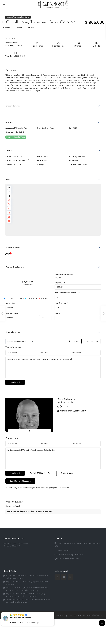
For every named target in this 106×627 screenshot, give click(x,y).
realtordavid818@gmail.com (73, 411)
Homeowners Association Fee (67, 293)
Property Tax (60, 282)
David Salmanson (66, 399)
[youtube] (63, 577)
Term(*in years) (61, 303)
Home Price (10, 303)
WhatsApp (67, 473)
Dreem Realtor (74, 615)
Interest (58, 313)
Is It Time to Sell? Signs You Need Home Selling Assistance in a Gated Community (27, 589)
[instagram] (70, 577)
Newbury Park (48, 128)
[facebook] (57, 577)
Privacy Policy (89, 615)
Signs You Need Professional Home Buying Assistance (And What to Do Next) (25, 595)
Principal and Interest (64, 274)
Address (9, 122)
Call (41, 473)
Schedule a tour (12, 332)
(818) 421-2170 (66, 406)
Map (7, 179)
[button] (54, 612)
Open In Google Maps (15, 137)
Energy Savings (12, 106)
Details (8, 151)
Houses (9, 17)
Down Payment (11, 313)
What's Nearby (12, 248)
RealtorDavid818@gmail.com (71, 554)
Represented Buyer (21, 17)
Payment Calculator (15, 267)
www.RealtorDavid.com (68, 558)
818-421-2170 (63, 550)
